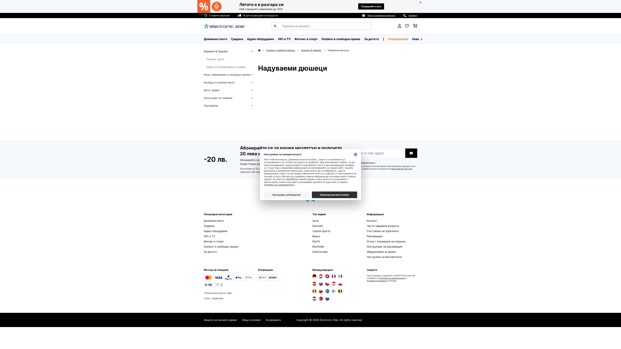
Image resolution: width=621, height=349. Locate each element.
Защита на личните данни (220, 320)
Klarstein (317, 225)
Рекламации (374, 236)
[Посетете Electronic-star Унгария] (334, 284)
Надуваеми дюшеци (338, 50)
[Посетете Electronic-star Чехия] (327, 284)
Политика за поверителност (362, 163)
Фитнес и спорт (214, 241)
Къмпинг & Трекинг (216, 51)
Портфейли (211, 105)
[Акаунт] (399, 26)
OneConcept (320, 251)
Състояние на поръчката (383, 231)
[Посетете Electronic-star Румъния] (314, 291)
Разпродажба (398, 39)
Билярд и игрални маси (219, 82)
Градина (209, 225)
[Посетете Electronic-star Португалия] (321, 299)
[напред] (421, 39)
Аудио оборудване (215, 231)
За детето (210, 251)
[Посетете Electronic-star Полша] (340, 284)
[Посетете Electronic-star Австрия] (321, 276)
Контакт (413, 15)
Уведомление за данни (381, 251)
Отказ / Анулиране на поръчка (386, 241)
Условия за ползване (377, 281)
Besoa (316, 236)
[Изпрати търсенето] (275, 26)
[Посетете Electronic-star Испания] (314, 284)
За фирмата (273, 320)
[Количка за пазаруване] (415, 26)
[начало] (262, 50)
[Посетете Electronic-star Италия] (340, 276)
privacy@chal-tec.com (401, 169)
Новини (417, 39)
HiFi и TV (209, 236)
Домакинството (214, 220)
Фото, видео (212, 90)
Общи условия (251, 320)
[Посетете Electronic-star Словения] (327, 299)
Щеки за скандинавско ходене (226, 67)
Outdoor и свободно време (280, 50)
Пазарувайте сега (371, 6)
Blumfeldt (318, 246)
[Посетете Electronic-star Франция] (334, 276)
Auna (315, 220)
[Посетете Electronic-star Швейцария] (327, 276)
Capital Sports (321, 231)
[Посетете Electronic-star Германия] (314, 276)
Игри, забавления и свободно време (227, 74)
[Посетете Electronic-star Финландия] (334, 291)
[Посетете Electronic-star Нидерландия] (314, 299)
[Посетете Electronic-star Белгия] (340, 291)
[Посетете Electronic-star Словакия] (321, 284)
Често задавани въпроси (381, 15)
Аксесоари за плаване (218, 98)
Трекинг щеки (215, 59)
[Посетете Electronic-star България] (321, 291)
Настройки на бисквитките (384, 257)
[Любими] (407, 26)
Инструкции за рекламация (384, 246)
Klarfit (316, 241)
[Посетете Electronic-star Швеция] (327, 291)
